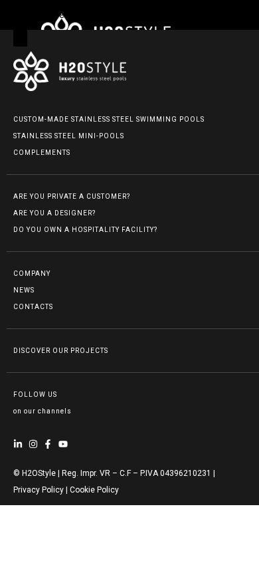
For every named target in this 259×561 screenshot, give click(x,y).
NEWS (24, 290)
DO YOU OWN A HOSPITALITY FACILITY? (85, 229)
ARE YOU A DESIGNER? (54, 213)
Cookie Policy (94, 490)
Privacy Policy (38, 490)
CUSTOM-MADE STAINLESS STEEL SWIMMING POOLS (109, 119)
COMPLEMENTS (41, 152)
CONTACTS (33, 306)
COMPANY (31, 273)
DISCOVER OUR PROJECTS (60, 350)
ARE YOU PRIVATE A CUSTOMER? (71, 196)
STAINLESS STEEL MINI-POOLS (68, 136)
